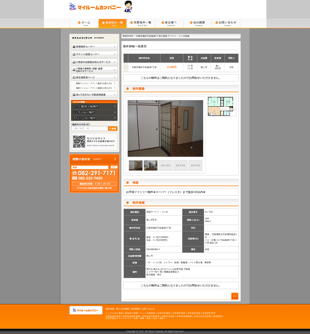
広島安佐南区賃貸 (131, 316)
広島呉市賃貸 (168, 316)
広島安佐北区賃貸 (150, 316)
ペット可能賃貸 (147, 313)
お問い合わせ (148, 309)
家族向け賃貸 (131, 313)
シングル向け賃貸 (114, 313)
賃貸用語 (217, 316)
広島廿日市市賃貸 (202, 316)
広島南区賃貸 (193, 313)
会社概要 (125, 309)
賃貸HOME (128, 36)
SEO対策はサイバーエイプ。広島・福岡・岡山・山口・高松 (135, 318)
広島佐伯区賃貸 (113, 316)
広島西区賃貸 (209, 313)
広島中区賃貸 (163, 313)
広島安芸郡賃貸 (184, 316)
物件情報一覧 (112, 309)
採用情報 (135, 309)
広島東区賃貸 (178, 313)
